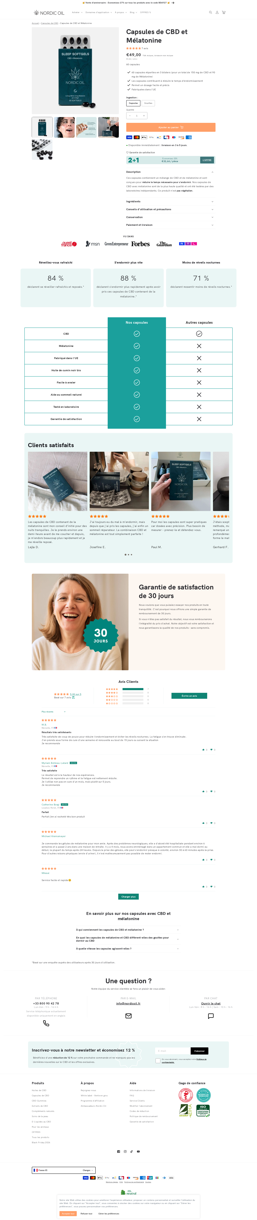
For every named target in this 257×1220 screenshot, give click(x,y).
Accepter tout (68, 1213)
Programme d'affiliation (92, 1100)
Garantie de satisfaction (142, 1121)
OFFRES (36, 1132)
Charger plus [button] (129, 896)
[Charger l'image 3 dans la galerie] (86, 127)
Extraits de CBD (40, 1106)
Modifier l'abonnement (141, 1106)
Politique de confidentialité (134, 1182)
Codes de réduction (139, 1111)
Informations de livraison (142, 1090)
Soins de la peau (40, 1116)
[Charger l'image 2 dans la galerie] (64, 127)
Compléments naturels (43, 1111)
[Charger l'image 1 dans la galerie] (42, 127)
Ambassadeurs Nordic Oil (93, 1106)
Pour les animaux (40, 1127)
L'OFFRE (207, 160)
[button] (77, 12)
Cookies (148, 1182)
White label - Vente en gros (94, 1095)
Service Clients (137, 1100)
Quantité (130, 110)
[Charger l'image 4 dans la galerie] (108, 127)
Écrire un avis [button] (189, 695)
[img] (49, 720)
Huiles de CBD (39, 1090)
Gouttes (148, 103)
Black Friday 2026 (41, 1142)
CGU (121, 1182)
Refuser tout (86, 1213)
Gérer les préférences (108, 1213)
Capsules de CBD (40, 1095)
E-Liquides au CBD (41, 1121)
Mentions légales (112, 1182)
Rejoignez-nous (88, 1090)
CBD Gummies (39, 1100)
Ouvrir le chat (211, 1003)
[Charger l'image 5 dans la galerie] (42, 149)
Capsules (133, 103)
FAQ (132, 1095)
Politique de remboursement (144, 1116)
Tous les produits (40, 1137)
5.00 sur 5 (75, 694)
